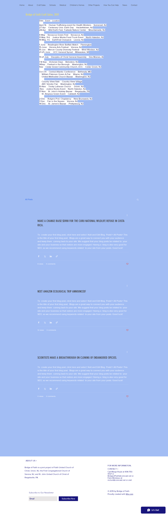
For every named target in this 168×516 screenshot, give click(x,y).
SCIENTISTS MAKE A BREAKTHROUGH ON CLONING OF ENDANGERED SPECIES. (77, 357)
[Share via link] (57, 256)
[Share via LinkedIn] (51, 256)
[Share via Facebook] (39, 256)
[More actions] (127, 215)
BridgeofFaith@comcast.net (119, 476)
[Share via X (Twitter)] (45, 256)
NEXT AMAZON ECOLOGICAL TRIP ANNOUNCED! (62, 291)
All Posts (29, 199)
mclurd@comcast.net (117, 480)
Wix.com (129, 494)
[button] (138, 199)
